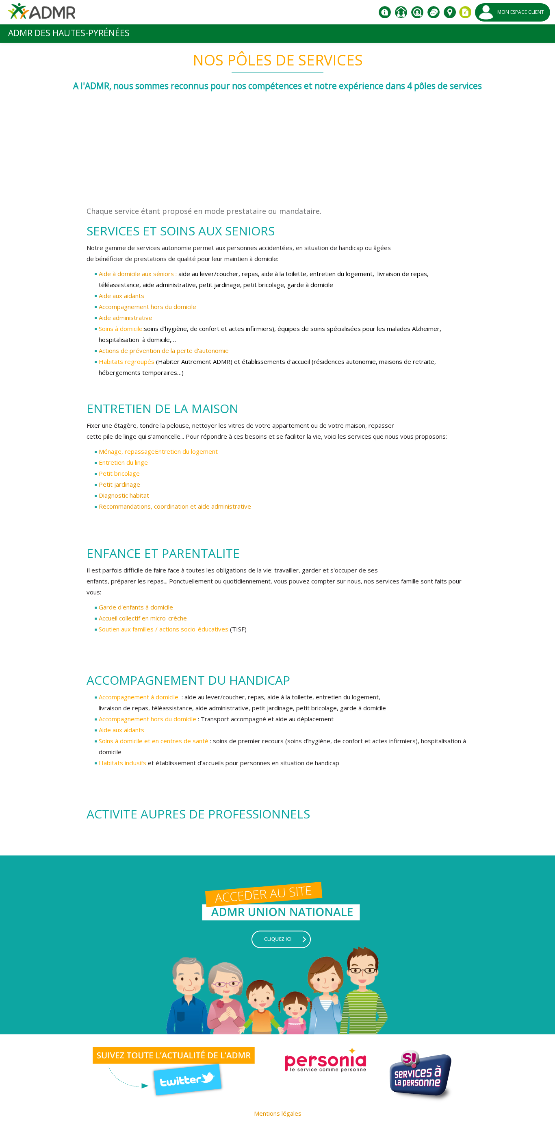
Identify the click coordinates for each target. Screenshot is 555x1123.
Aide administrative (125, 317)
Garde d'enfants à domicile (136, 607)
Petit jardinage (119, 484)
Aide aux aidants (121, 296)
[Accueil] (41, 14)
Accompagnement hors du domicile (147, 307)
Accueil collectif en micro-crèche (143, 618)
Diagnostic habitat (124, 495)
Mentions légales (277, 1113)
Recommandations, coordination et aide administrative (175, 506)
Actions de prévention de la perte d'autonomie (164, 350)
